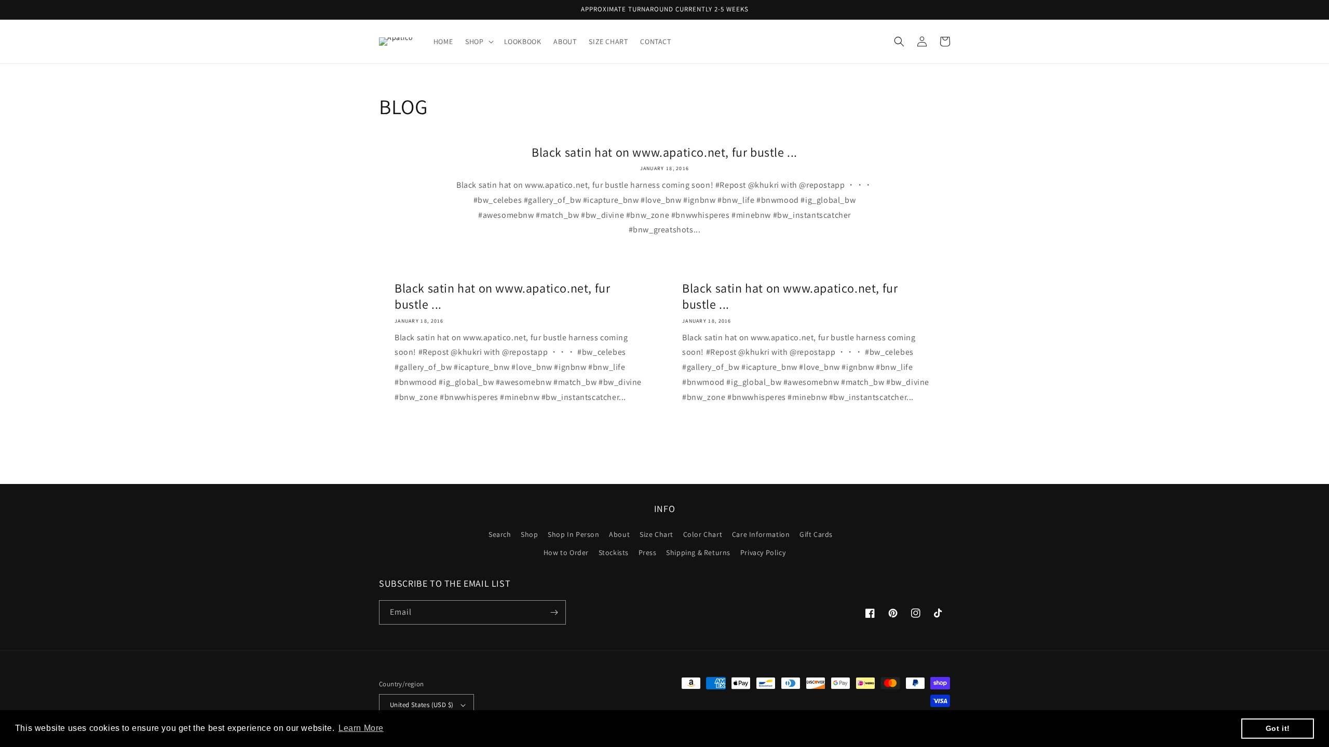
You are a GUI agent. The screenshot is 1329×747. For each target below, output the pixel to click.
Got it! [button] (1278, 728)
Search (500, 534)
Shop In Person (573, 534)
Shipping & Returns (698, 552)
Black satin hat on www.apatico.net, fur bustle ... (664, 152)
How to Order (566, 552)
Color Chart (703, 534)
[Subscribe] (554, 612)
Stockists (614, 552)
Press (648, 552)
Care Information (761, 534)
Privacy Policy (762, 552)
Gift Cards (816, 534)
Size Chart (656, 534)
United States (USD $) (421, 704)
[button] (478, 41)
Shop (529, 534)
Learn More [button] (361, 728)
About (619, 534)
